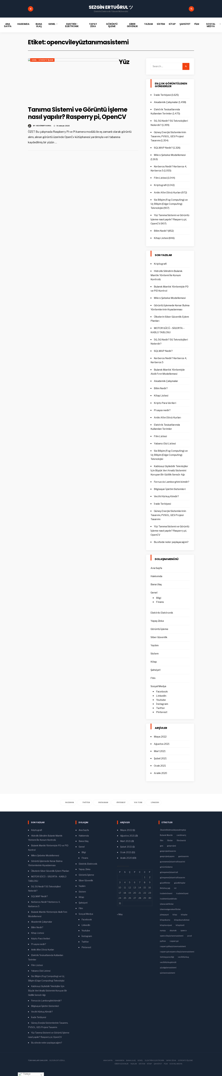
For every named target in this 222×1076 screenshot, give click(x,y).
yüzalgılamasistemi (168, 967)
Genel (51, 24)
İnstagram (162, 704)
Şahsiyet (185, 24)
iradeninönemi (166, 893)
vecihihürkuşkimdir (168, 962)
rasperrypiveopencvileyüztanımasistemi (177, 952)
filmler (170, 840)
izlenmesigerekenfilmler (170, 909)
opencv (183, 930)
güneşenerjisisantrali (169, 872)
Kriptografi (160, 185)
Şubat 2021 (160, 758)
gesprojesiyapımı (167, 856)
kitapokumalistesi (181, 920)
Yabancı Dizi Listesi (165, 443)
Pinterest (161, 712)
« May (120, 914)
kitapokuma (165, 920)
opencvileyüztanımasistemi (171, 936)
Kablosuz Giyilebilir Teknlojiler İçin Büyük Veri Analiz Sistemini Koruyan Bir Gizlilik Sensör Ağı (169, 470)
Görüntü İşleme (111, 25)
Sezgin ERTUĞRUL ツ (111, 7)
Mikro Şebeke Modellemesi (170, 155)
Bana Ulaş (39, 25)
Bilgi (158, 597)
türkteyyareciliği (167, 957)
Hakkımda (23, 24)
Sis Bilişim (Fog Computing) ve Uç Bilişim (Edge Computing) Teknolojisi (169, 203)
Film (196, 24)
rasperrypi (174, 941)
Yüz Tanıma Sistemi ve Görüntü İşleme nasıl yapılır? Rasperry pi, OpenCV (170, 219)
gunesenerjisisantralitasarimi (172, 862)
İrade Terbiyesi (162, 95)
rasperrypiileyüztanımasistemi (173, 946)
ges (161, 846)
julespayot (164, 914)
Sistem (161, 24)
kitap (175, 914)
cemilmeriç (181, 835)
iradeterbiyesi (182, 893)
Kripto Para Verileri (165, 403)
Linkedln (161, 695)
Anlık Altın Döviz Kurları (167, 192)
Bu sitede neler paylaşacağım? (171, 542)
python (163, 941)
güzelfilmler (165, 883)
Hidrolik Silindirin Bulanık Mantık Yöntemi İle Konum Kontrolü (166, 275)
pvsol (189, 936)
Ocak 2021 (160, 765)
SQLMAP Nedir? (163, 147)
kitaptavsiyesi (166, 925)
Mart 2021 (160, 751)
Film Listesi (160, 177)
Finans (160, 602)
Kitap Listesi (161, 238)
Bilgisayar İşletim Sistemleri (170, 489)
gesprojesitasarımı (168, 851)
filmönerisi (181, 840)
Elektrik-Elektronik (72, 25)
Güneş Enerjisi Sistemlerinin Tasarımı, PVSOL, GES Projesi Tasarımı (168, 136)
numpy (163, 930)
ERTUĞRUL (60, 1060)
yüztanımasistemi (167, 973)
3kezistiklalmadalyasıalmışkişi (173, 830)
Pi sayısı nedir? (162, 410)
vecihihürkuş (183, 957)
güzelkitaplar (179, 883)
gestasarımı (183, 856)
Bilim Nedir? (161, 230)
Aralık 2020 (160, 773)
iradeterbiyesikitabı (168, 899)
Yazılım (148, 24)
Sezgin (52, 1060)
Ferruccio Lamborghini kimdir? (171, 481)
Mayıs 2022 (160, 736)
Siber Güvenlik (132, 25)
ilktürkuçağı (165, 888)
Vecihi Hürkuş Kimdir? (166, 496)
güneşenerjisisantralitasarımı (172, 877)
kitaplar (184, 914)
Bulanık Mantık (166, 835)
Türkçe (27, 1074)
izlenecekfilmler (167, 904)
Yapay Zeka (93, 25)
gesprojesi (171, 846)
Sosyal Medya (210, 25)
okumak (173, 930)
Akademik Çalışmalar (166, 102)
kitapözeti (180, 925)
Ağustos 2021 (161, 744)
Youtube (161, 699)
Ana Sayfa (7, 25)
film (161, 840)
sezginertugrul (43, 125)
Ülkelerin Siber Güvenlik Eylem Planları (50, 871)
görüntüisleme (166, 867)
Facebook (162, 691)
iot (175, 888)
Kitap (172, 24)
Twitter (160, 708)
